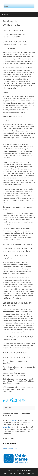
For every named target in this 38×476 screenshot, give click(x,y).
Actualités (6, 427)
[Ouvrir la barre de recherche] (35, 14)
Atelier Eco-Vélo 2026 (10, 448)
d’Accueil (14, 420)
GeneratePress (29, 473)
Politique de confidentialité (22, 470)
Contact (10, 470)
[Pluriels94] (19, 6)
